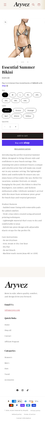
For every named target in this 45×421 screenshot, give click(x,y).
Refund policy (17, 414)
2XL (37, 95)
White (16, 116)
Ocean (18, 110)
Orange (30, 110)
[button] (5, 4)
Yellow (28, 116)
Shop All (8, 330)
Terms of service (29, 414)
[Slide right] (27, 62)
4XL (15, 100)
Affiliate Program (12, 341)
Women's (8, 357)
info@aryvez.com (12, 310)
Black (7, 110)
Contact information (23, 418)
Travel (7, 374)
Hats (6, 368)
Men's (7, 363)
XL (28, 95)
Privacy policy (35, 410)
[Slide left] (17, 62)
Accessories (9, 380)
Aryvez (12, 410)
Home (7, 325)
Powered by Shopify (21, 410)
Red (6, 116)
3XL (6, 100)
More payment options (22, 149)
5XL (25, 100)
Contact (8, 336)
